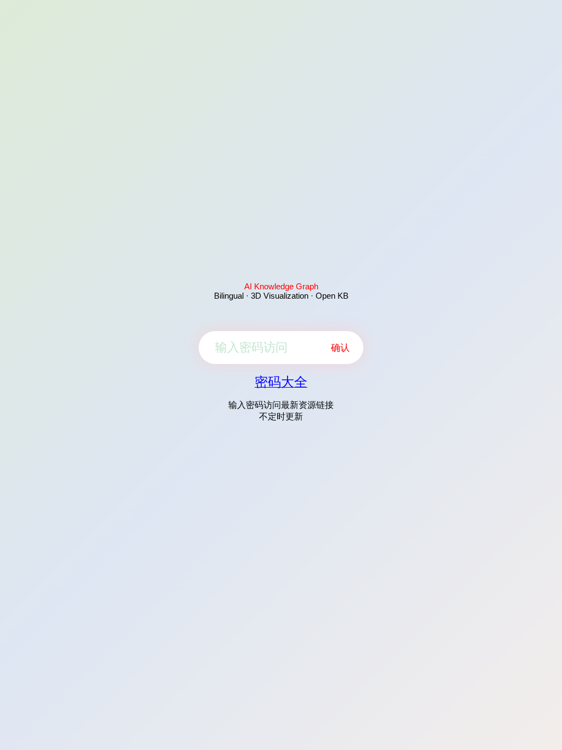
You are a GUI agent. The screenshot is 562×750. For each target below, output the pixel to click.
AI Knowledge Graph (281, 286)
